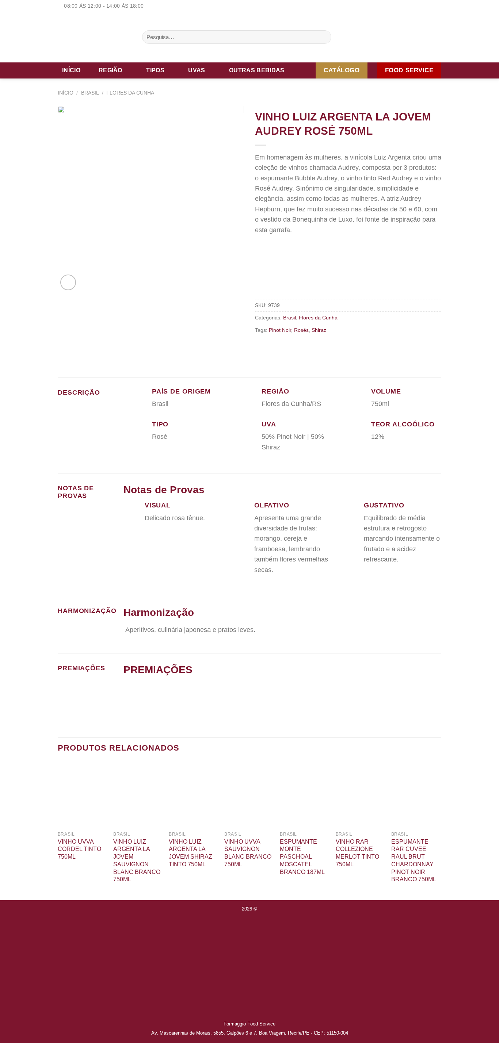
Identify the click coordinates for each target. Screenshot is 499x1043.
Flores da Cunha (130, 93)
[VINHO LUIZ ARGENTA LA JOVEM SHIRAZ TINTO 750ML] (193, 795)
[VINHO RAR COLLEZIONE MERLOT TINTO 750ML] (360, 795)
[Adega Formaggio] (94, 37)
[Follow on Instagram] (429, 6)
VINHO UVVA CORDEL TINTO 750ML (79, 849)
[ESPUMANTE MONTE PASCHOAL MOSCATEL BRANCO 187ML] (304, 795)
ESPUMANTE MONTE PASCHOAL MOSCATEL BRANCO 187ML (302, 857)
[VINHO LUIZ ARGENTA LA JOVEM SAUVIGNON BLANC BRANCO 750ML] (137, 795)
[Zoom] (68, 282)
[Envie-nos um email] (437, 6)
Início (71, 70)
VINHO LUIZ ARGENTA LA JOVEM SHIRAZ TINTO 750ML (190, 853)
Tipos (155, 70)
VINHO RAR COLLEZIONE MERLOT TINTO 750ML (357, 853)
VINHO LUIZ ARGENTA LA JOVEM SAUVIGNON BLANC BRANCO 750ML (136, 861)
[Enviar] (323, 37)
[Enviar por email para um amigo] (270, 346)
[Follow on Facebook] (421, 6)
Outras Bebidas (256, 70)
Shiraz (319, 330)
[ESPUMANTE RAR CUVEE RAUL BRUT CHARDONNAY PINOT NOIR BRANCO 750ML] (415, 795)
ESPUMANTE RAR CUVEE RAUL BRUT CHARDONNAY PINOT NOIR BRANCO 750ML (413, 861)
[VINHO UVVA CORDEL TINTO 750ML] (82, 795)
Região (110, 70)
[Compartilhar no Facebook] (260, 346)
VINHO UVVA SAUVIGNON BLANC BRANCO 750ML (247, 853)
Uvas (196, 70)
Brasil (90, 93)
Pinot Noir (280, 330)
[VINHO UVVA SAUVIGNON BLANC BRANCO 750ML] (248, 795)
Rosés (301, 330)
